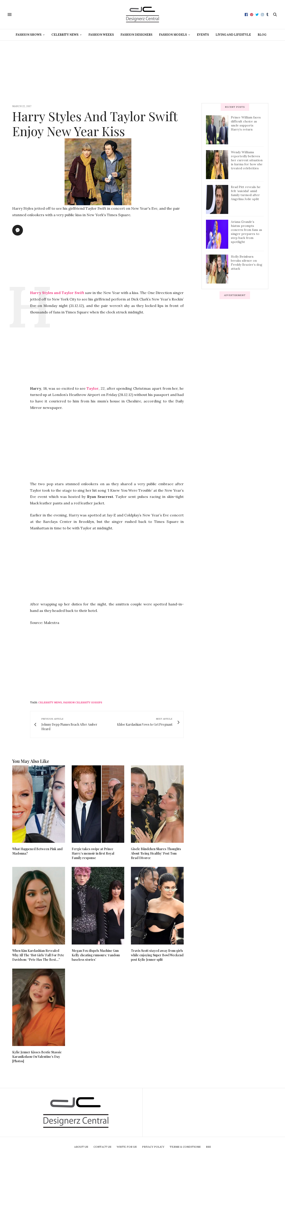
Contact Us (102, 1146)
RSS (208, 1146)
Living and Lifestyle (233, 35)
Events (203, 35)
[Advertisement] (142, 72)
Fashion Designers (136, 35)
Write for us (127, 1146)
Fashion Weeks (101, 35)
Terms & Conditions (185, 1146)
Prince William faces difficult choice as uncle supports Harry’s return (246, 123)
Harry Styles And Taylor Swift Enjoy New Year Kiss (94, 123)
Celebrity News (64, 35)
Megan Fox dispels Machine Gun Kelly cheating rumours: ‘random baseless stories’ (96, 955)
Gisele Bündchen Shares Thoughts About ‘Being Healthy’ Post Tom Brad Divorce (156, 853)
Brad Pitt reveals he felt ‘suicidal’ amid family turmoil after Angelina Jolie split (246, 193)
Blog (262, 35)
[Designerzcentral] (142, 14)
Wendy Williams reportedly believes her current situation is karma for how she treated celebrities (247, 160)
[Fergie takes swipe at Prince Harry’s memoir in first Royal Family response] (98, 804)
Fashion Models (173, 35)
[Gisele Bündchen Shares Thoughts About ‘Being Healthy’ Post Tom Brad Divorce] (157, 804)
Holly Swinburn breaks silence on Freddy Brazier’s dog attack (246, 263)
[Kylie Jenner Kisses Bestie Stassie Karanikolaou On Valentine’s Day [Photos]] (38, 1007)
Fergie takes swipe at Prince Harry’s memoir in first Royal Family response (93, 853)
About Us (81, 1146)
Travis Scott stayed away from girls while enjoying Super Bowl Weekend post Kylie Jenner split (157, 955)
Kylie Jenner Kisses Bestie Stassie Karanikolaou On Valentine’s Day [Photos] (37, 1056)
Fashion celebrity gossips (82, 702)
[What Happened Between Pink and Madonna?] (38, 804)
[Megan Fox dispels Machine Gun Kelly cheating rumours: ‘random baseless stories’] (98, 905)
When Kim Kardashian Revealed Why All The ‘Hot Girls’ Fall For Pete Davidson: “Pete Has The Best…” (38, 955)
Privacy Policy (153, 1146)
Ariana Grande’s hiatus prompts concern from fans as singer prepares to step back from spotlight (246, 232)
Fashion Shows (28, 35)
